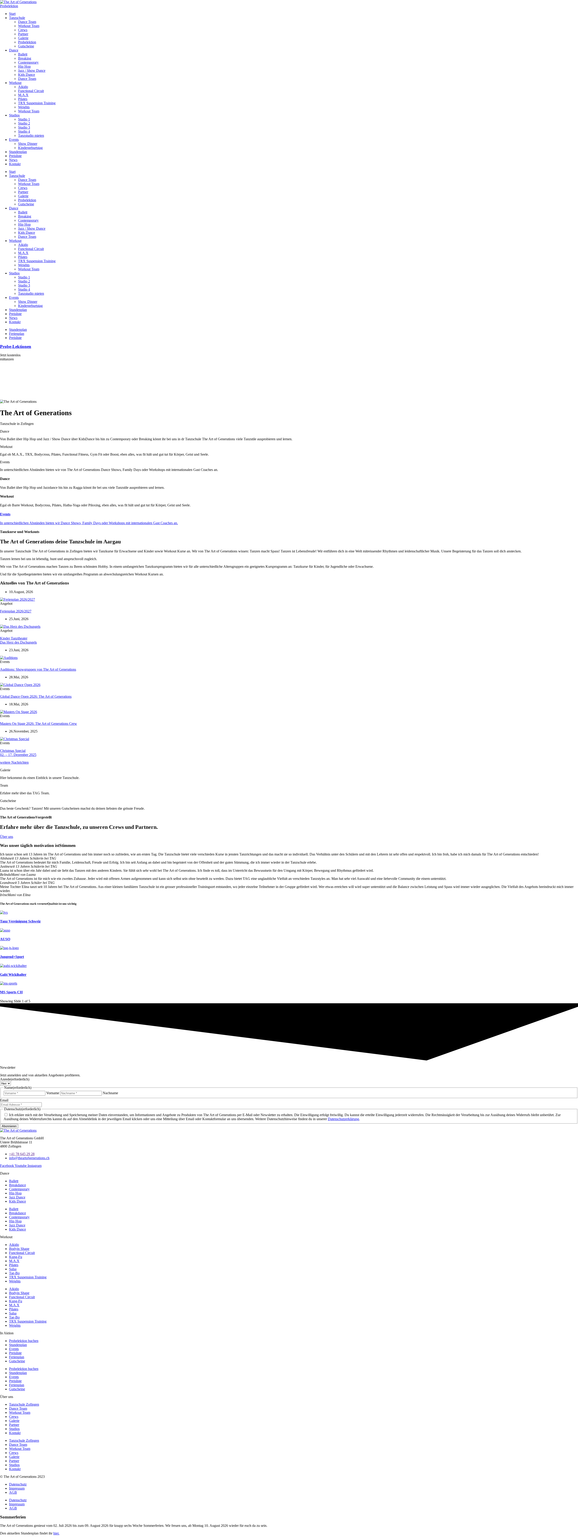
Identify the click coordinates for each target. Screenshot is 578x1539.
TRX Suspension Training (37, 103)
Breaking (24, 58)
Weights (24, 107)
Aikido (23, 87)
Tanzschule (17, 18)
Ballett (22, 54)
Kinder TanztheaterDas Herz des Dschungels (18, 640)
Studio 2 (24, 123)
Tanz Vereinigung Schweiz (20, 921)
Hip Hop (24, 66)
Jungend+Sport (12, 957)
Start (12, 14)
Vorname (52, 1093)
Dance (13, 50)
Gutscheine (26, 46)
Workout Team (28, 26)
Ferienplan (16, 1357)
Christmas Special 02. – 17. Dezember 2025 (18, 753)
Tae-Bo (14, 1273)
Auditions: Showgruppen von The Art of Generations (38, 669)
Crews (22, 30)
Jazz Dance (17, 1197)
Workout (15, 83)
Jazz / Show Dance (31, 70)
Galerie (23, 38)
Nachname (110, 1093)
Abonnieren (9, 1126)
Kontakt (15, 164)
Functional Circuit (31, 91)
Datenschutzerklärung (343, 1119)
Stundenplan (18, 152)
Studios (14, 115)
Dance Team (27, 22)
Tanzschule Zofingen (24, 1404)
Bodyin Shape (19, 1249)
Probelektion (27, 42)
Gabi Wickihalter (13, 974)
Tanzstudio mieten (31, 135)
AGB (13, 1492)
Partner (23, 34)
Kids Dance (26, 74)
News (13, 160)
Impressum (17, 1488)
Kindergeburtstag (30, 148)
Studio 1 (24, 119)
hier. (56, 1533)
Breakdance (17, 1185)
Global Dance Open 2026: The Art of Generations (36, 696)
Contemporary (28, 62)
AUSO (5, 939)
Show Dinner (27, 144)
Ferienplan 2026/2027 (15, 611)
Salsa (12, 1269)
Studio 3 (24, 127)
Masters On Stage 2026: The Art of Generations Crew (38, 723)
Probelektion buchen (23, 1341)
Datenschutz (18, 1484)
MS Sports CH (11, 992)
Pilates (22, 99)
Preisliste (15, 156)
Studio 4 (24, 131)
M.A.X (23, 95)
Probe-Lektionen (15, 346)
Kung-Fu (15, 1257)
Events (14, 139)
